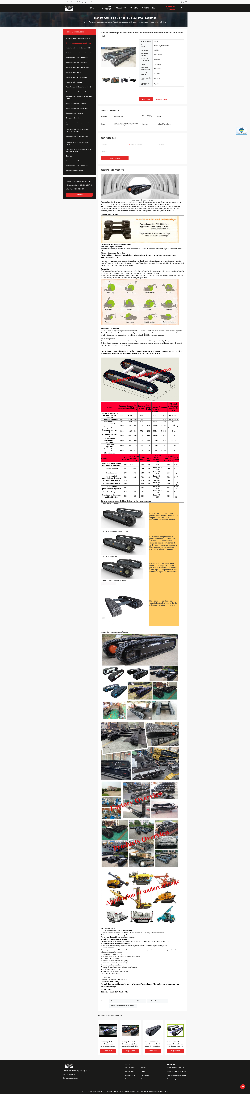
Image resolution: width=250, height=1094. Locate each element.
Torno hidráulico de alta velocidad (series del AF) (79, 97)
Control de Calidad (130, 1075)
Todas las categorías (173, 1079)
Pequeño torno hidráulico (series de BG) (78, 87)
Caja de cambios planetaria (74, 113)
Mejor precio (146, 99)
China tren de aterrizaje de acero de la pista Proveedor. (96, 1091)
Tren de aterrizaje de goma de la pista (78, 38)
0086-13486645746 (85, 185)
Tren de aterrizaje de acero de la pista (100, 22)
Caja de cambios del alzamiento (76, 161)
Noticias (143, 1067)
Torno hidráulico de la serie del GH (76, 92)
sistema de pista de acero (157, 1001)
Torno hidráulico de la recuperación (77, 108)
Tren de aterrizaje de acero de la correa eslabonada (127, 1001)
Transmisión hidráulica (73, 118)
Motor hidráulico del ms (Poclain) (76, 77)
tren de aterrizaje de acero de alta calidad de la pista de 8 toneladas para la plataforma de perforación (152, 1044)
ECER (166, 1091)
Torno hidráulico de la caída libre (76, 103)
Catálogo (69, 156)
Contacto (79, 195)
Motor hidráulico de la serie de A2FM (77, 67)
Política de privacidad (146, 1079)
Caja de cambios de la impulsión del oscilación (77, 137)
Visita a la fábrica (129, 1071)
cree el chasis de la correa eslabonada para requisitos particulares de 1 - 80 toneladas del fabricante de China (175, 1044)
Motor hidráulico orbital (73, 72)
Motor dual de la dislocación (74, 170)
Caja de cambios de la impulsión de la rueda (77, 143)
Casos (143, 1071)
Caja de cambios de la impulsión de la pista (77, 123)
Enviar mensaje (115, 158)
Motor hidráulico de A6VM (74, 82)
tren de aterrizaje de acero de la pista (122, 1006)
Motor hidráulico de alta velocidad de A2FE (79, 53)
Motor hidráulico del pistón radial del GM (78, 48)
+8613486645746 (79, 189)
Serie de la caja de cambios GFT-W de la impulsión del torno (78, 150)
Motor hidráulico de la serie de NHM (77, 58)
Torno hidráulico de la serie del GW (76, 62)
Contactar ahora (161, 99)
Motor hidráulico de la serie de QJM (77, 166)
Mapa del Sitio (145, 1075)
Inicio (85, 22)
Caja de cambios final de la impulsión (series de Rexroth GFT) (77, 130)
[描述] (182, 8)
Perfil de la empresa (130, 1067)
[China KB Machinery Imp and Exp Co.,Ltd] (69, 8)
